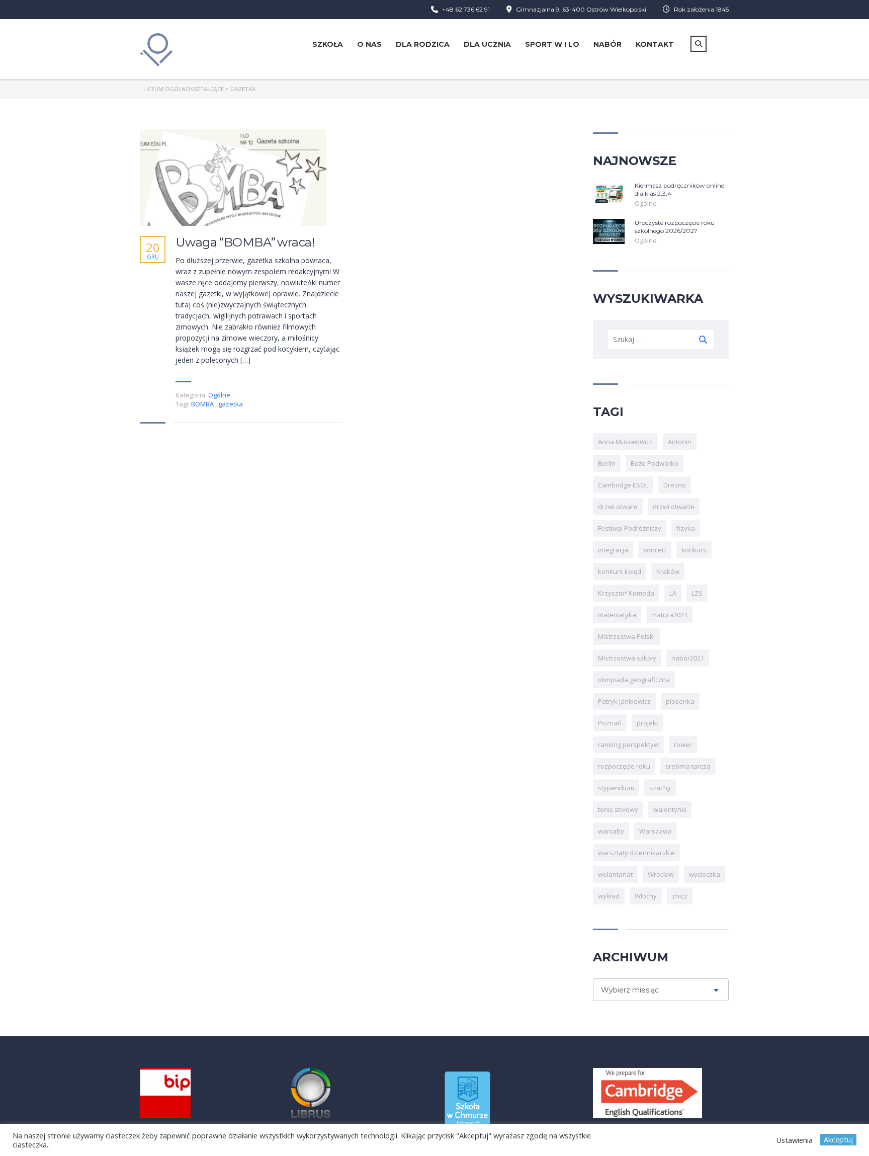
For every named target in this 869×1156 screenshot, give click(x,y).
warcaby (611, 831)
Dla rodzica (423, 44)
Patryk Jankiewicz (624, 701)
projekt (647, 722)
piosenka (680, 701)
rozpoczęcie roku (624, 766)
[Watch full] (233, 177)
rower (683, 744)
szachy (660, 787)
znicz (679, 895)
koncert (654, 549)
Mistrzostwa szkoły (627, 658)
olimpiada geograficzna (634, 679)
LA (672, 593)
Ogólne (219, 394)
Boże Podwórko (654, 463)
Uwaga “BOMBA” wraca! (245, 242)
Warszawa (655, 831)
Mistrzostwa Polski (626, 636)
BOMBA (203, 403)
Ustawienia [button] (794, 1139)
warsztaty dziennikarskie (636, 852)
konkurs (694, 549)
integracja (613, 549)
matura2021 (669, 614)
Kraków (667, 571)
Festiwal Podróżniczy (629, 528)
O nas (369, 44)
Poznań (610, 722)
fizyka (685, 528)
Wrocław (661, 874)
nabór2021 (687, 658)
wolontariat (615, 874)
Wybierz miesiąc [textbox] (630, 990)
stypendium (616, 787)
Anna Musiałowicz (625, 441)
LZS (697, 593)
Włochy (646, 895)
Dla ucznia (487, 44)
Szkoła (327, 44)
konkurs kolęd (619, 571)
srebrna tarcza (688, 766)
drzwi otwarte (673, 506)
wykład (609, 895)
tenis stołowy (618, 809)
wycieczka (704, 874)
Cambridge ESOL (623, 484)
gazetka (230, 403)
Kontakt (655, 44)
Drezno (674, 484)
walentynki (669, 809)
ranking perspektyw (628, 744)
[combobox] (661, 989)
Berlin (607, 463)
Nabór (607, 44)
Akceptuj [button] (838, 1139)
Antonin (679, 441)
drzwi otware (618, 506)
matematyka (617, 614)
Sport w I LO (552, 44)
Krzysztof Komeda (626, 593)
